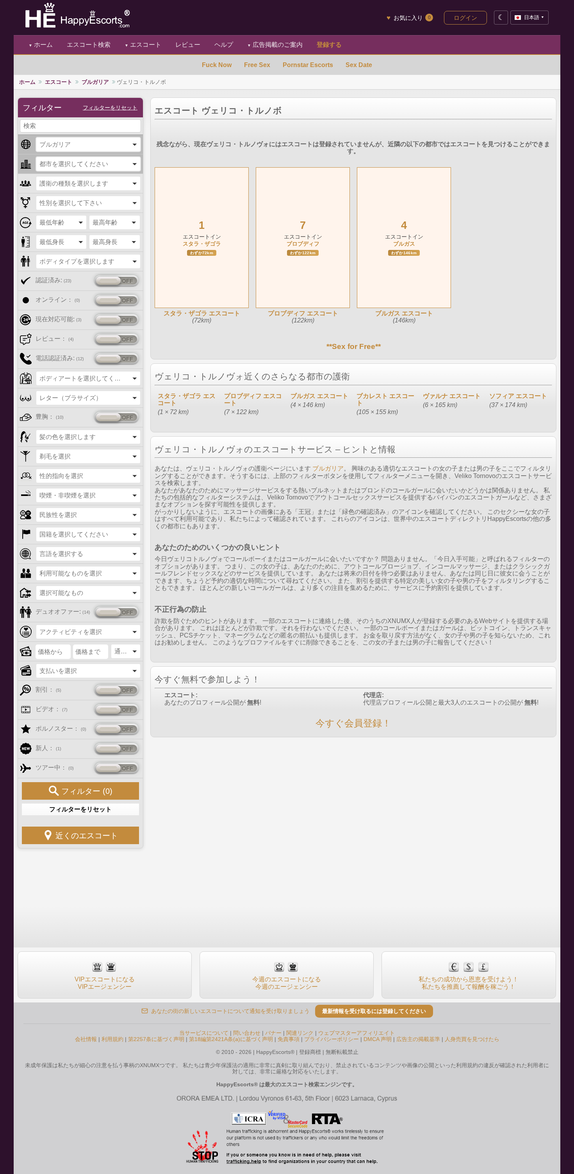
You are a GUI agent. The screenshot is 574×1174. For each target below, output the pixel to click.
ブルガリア (95, 82)
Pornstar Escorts (308, 65)
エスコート (143, 44)
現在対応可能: (59, 319)
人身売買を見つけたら (472, 1039)
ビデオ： (52, 709)
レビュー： (55, 338)
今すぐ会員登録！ (353, 723)
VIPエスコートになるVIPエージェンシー (105, 983)
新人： (48, 748)
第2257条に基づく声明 (156, 1039)
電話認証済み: (60, 358)
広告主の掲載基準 (418, 1039)
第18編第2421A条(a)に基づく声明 (231, 1039)
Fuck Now (217, 65)
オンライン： (58, 299)
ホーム (41, 44)
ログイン (465, 17)
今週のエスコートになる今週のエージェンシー (286, 983)
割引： (48, 689)
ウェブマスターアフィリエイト (356, 1033)
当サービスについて (203, 1033)
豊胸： (50, 416)
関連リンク (300, 1033)
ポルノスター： (61, 728)
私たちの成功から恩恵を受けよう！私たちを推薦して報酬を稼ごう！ (469, 983)
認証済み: (53, 280)
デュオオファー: (63, 611)
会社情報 (86, 1039)
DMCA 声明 (378, 1039)
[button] (88, 144)
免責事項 (288, 1039)
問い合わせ (246, 1033)
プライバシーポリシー (331, 1039)
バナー (273, 1033)
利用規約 (112, 1039)
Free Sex (257, 65)
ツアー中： (55, 767)
